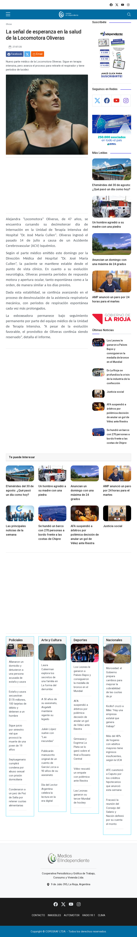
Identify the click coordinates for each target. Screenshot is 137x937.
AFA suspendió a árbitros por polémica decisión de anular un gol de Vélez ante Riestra (118, 413)
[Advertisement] (47, 185)
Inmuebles (54, 915)
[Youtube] (71, 903)
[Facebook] (56, 903)
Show (9, 24)
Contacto (38, 915)
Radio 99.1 (88, 915)
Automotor (72, 915)
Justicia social (115, 391)
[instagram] (128, 4)
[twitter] (117, 4)
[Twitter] (63, 903)
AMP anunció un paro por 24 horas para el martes (117, 490)
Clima (101, 915)
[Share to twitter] (27, 54)
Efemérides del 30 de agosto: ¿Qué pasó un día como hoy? (20, 490)
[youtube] (122, 4)
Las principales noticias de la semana (16, 530)
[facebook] (111, 4)
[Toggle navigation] (129, 14)
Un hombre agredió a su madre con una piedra (52, 490)
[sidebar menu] (8, 14)
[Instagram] (79, 903)
